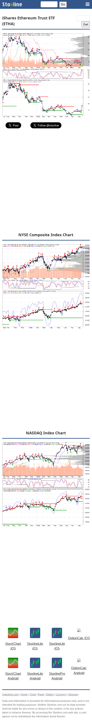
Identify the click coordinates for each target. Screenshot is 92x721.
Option (50, 694)
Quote (24, 694)
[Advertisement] (46, 180)
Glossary (73, 694)
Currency (61, 694)
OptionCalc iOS (79, 638)
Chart (33, 694)
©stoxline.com (10, 694)
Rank (41, 694)
